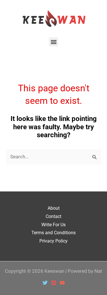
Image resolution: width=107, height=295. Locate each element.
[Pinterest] (53, 282)
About (54, 208)
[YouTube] (62, 282)
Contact (53, 216)
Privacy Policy (53, 241)
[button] (53, 42)
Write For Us (53, 224)
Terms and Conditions (53, 232)
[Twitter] (45, 282)
